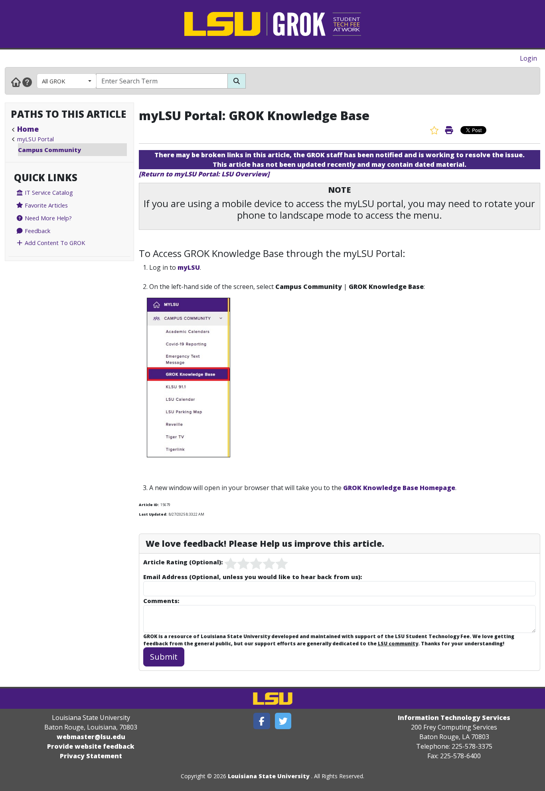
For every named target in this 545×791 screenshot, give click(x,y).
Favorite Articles (45, 205)
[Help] (27, 81)
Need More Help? (47, 218)
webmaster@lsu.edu (91, 736)
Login (528, 58)
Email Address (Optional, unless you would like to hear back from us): (252, 577)
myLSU (189, 267)
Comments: (161, 601)
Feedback (36, 231)
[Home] (16, 81)
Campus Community (49, 150)
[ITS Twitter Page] (283, 721)
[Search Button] (236, 81)
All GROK (53, 81)
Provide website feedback (90, 746)
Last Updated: (153, 514)
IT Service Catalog (48, 192)
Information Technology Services (454, 717)
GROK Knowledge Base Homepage (399, 487)
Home (28, 129)
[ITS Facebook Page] (261, 721)
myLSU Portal (35, 139)
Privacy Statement (91, 755)
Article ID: (149, 504)
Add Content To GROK (54, 243)
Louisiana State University (269, 776)
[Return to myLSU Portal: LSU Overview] (204, 174)
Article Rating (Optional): (183, 562)
